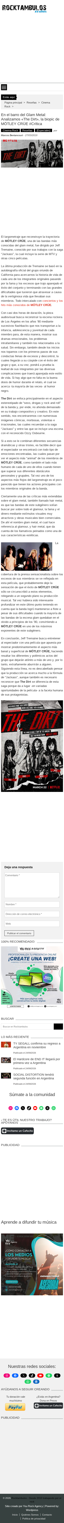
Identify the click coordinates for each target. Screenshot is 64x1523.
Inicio (15, 1514)
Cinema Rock (10, 130)
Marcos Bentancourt (12, 135)
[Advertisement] (32, 47)
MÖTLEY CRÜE (40, 305)
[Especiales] (43, 130)
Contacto (47, 1514)
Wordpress (32, 1510)
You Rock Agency (33, 1506)
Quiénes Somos (30, 1514)
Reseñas (32, 102)
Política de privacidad (33, 1518)
